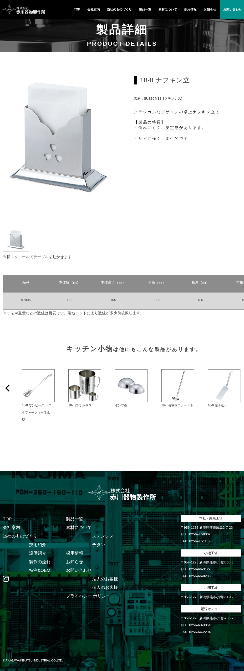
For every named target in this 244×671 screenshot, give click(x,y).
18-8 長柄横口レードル (177, 405)
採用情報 (190, 9)
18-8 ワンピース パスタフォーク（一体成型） (36, 412)
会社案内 (93, 9)
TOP (77, 9)
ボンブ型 (121, 405)
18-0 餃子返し (217, 405)
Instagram (6, 579)
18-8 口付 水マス (80, 405)
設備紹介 (37, 553)
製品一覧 (74, 519)
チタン (98, 544)
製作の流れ (40, 561)
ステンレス (103, 536)
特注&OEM (39, 570)
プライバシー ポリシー (88, 596)
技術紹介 (37, 544)
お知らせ (210, 9)
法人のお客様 (105, 579)
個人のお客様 (105, 587)
